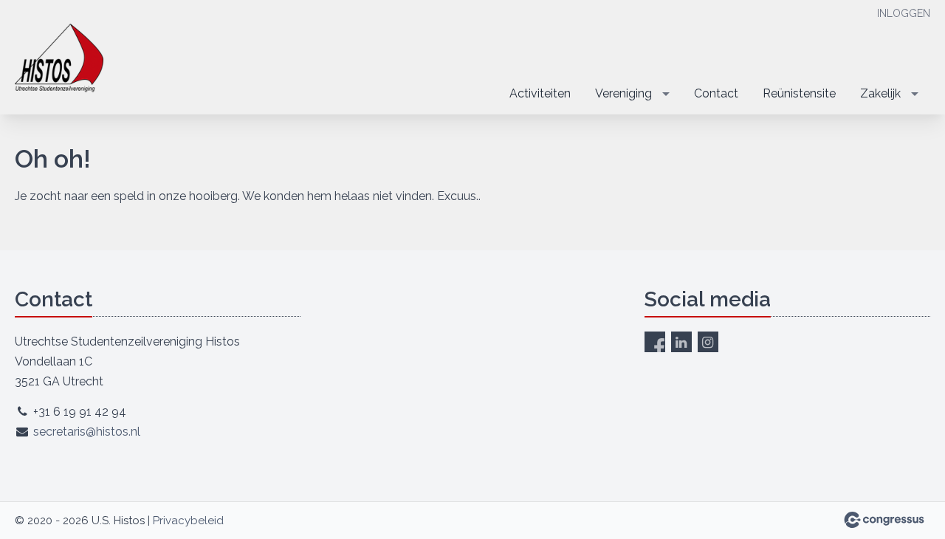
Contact (716, 93)
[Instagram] (708, 342)
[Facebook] (655, 342)
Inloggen (903, 13)
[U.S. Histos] (59, 58)
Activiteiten (540, 93)
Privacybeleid (188, 520)
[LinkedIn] (681, 342)
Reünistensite (799, 93)
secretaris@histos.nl (86, 432)
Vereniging (623, 93)
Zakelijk (880, 93)
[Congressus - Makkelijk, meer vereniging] (884, 520)
